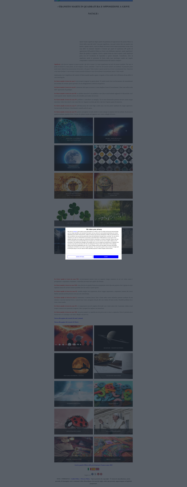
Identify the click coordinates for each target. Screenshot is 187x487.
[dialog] (93, 244)
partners (75, 231)
